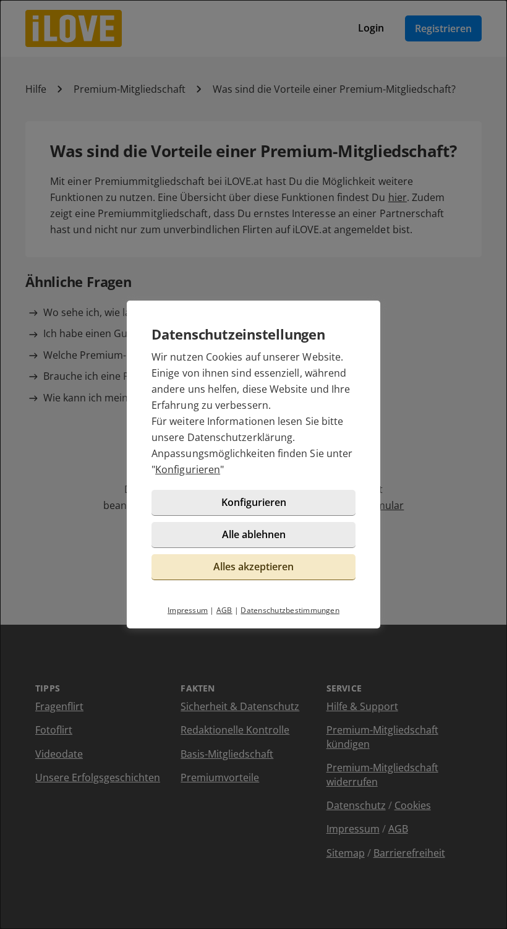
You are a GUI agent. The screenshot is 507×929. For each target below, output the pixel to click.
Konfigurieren (187, 469)
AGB (224, 610)
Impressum (188, 610)
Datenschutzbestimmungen (290, 610)
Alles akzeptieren (253, 566)
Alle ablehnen (254, 534)
